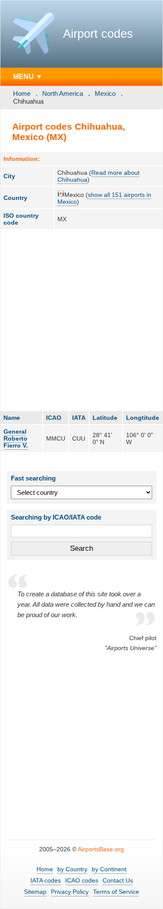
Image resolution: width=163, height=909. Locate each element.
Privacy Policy (70, 891)
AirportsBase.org (101, 849)
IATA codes (45, 880)
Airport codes (98, 33)
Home (21, 93)
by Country (72, 869)
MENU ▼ (28, 76)
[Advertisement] (81, 320)
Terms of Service (116, 891)
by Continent (109, 869)
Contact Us (118, 880)
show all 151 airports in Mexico (104, 198)
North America (62, 93)
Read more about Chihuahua (98, 176)
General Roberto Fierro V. (15, 438)
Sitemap (35, 891)
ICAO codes (81, 880)
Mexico (105, 93)
